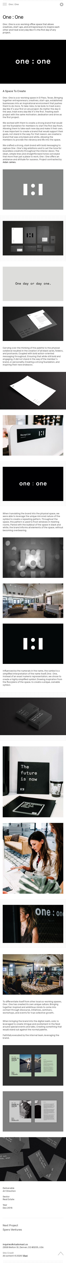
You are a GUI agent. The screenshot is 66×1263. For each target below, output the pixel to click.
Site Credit (8, 1253)
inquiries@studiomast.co (15, 1244)
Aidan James (9, 162)
